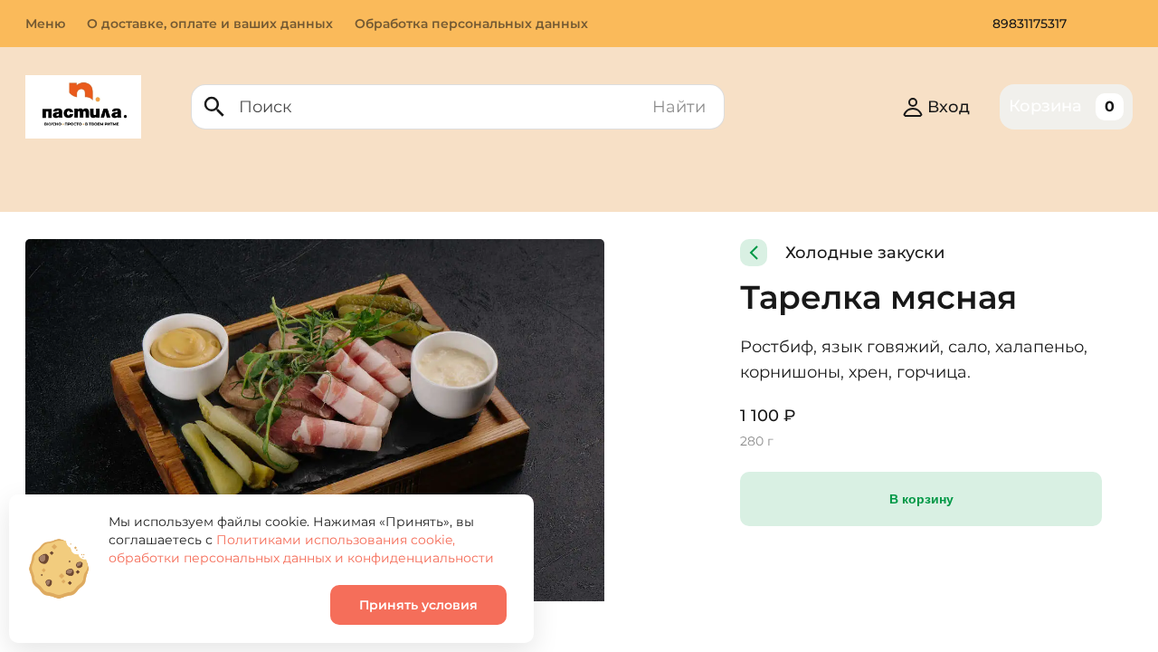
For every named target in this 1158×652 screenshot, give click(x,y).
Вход (948, 107)
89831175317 (1029, 23)
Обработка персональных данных (471, 23)
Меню (45, 23)
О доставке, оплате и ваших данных (210, 23)
